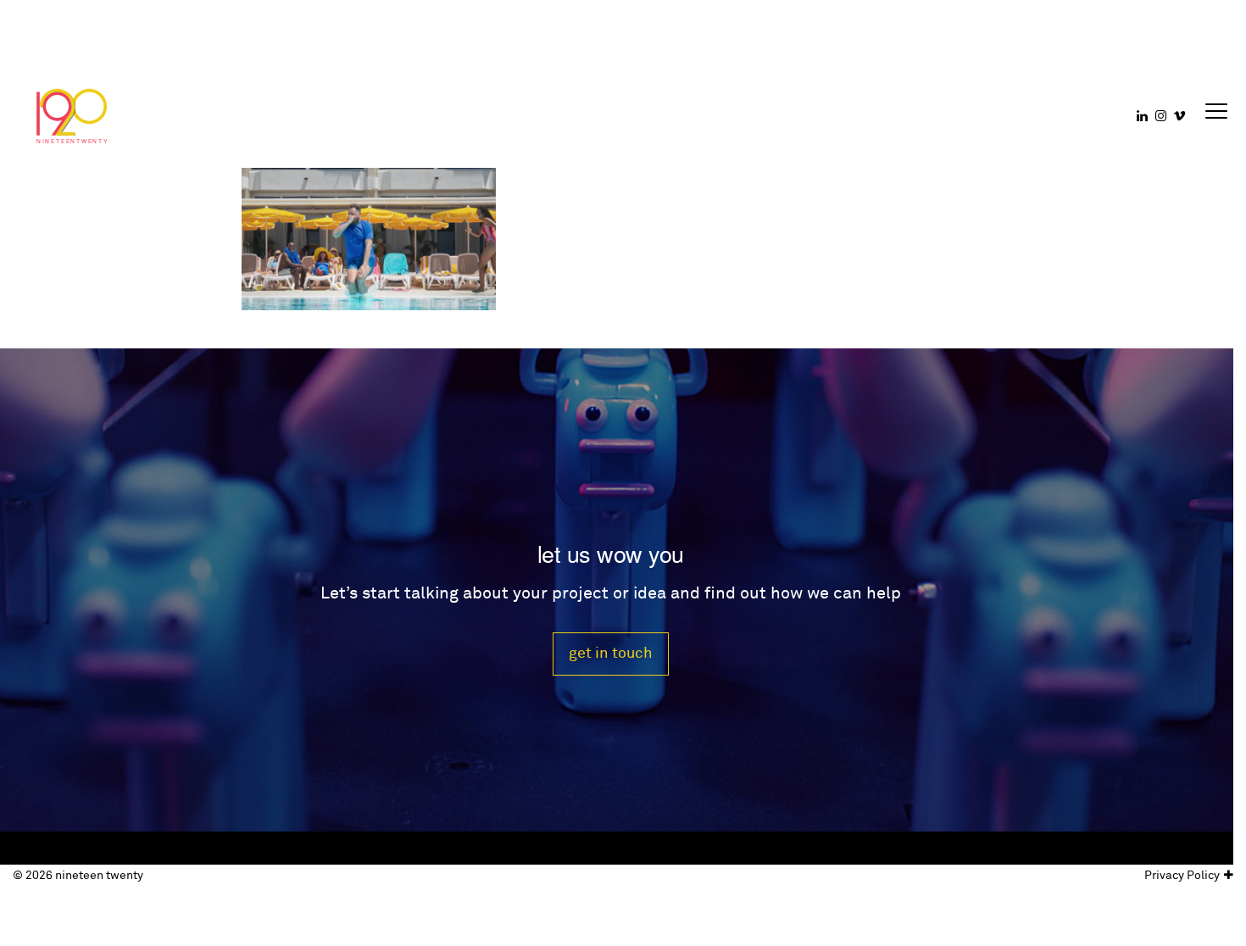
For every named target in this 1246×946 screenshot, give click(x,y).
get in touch (611, 653)
